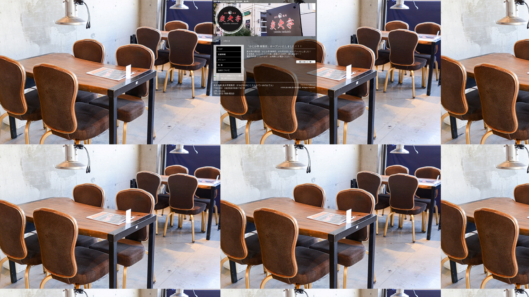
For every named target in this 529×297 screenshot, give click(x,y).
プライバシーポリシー (307, 85)
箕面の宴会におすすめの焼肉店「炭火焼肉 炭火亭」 (232, 1)
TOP (217, 41)
